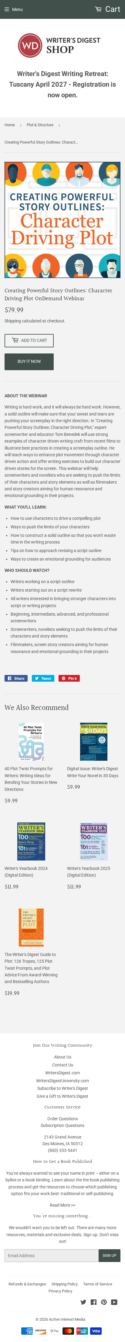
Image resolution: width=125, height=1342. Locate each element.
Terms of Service (97, 1284)
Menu (17, 9)
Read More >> (62, 1205)
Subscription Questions (62, 1125)
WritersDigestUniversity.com (62, 1080)
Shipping (13, 320)
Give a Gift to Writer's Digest (62, 1096)
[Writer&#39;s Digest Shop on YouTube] (114, 1303)
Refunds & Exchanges (27, 1284)
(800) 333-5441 (62, 1150)
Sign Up (110, 1255)
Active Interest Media (67, 1319)
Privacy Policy (60, 1291)
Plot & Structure (40, 125)
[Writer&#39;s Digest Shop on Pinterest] (104, 1303)
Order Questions (62, 1118)
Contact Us (62, 1064)
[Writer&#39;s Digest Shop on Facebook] (93, 1303)
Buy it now (29, 361)
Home (10, 125)
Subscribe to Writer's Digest (62, 1088)
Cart (111, 9)
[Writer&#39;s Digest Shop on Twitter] (83, 1303)
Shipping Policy (65, 1284)
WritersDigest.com (62, 1072)
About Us (62, 1057)
